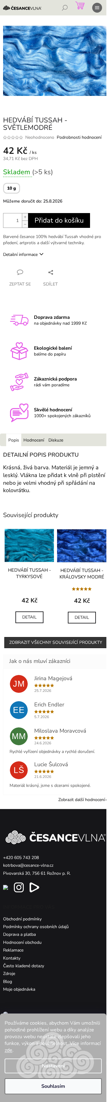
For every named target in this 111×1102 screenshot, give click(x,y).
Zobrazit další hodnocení (81, 800)
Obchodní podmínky (22, 919)
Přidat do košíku (59, 220)
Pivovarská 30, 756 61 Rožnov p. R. (37, 873)
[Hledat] (65, 8)
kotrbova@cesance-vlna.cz (28, 865)
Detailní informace (20, 254)
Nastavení (53, 1066)
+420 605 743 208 (21, 858)
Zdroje (9, 974)
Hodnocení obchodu (22, 942)
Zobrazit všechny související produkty (55, 642)
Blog (7, 982)
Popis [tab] (13, 440)
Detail (29, 617)
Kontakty (11, 958)
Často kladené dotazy (23, 966)
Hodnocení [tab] (33, 440)
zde (8, 1050)
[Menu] (97, 8)
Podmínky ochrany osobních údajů (36, 927)
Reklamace (13, 950)
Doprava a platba (19, 934)
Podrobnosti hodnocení (79, 137)
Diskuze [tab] (55, 440)
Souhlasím (53, 1086)
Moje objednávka (19, 989)
